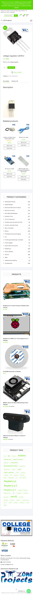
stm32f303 (21, 497)
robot (13, 493)
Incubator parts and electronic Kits (13, 222)
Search (16, 15)
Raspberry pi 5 (10, 490)
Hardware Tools (9, 216)
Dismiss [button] (16, 7)
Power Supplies (9, 243)
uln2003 (10, 502)
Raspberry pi (8, 248)
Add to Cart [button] (9, 145)
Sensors (7, 254)
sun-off (5, 502)
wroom (27, 502)
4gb (9, 456)
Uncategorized (8, 263)
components (14, 462)
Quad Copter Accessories (11, 245)
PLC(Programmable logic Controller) (14, 240)
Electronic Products (10, 210)
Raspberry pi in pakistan (22, 490)
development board (10, 466)
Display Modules (9, 204)
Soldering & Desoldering (11, 260)
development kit (22, 466)
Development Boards (10, 201)
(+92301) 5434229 (6, 562)
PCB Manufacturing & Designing (13, 234)
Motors (7, 231)
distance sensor (7, 469)
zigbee (5, 505)
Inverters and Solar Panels (11, 225)
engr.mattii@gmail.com (7, 564)
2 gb (5, 456)
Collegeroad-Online (5, 592)
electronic (14, 469)
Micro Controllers (9, 228)
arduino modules (18, 459)
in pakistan (6, 475)
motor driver (22, 475)
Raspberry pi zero (7, 493)
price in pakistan (23, 477)
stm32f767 (18, 500)
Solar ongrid (25, 493)
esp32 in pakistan (9, 472)
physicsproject (11, 477)
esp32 (19, 469)
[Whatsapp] (29, 591)
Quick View (9, 148)
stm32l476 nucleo (25, 500)
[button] (27, 29)
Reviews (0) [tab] (15, 81)
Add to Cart (11, 67)
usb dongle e (22, 502)
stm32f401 (6, 500)
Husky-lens (23, 472)
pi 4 (16, 477)
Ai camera (14, 456)
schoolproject (19, 493)
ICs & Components (13, 76)
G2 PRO (17, 472)
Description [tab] (6, 81)
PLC (6, 237)
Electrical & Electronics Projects (13, 207)
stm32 (14, 496)
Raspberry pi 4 (10, 485)
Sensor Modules (9, 251)
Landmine (16, 475)
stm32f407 (12, 500)
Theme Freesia (19, 592)
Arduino (22, 455)
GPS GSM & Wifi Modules (11, 213)
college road (6, 462)
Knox (11, 475)
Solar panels (6, 497)
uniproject (15, 502)
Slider (6, 257)
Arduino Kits (7, 459)
